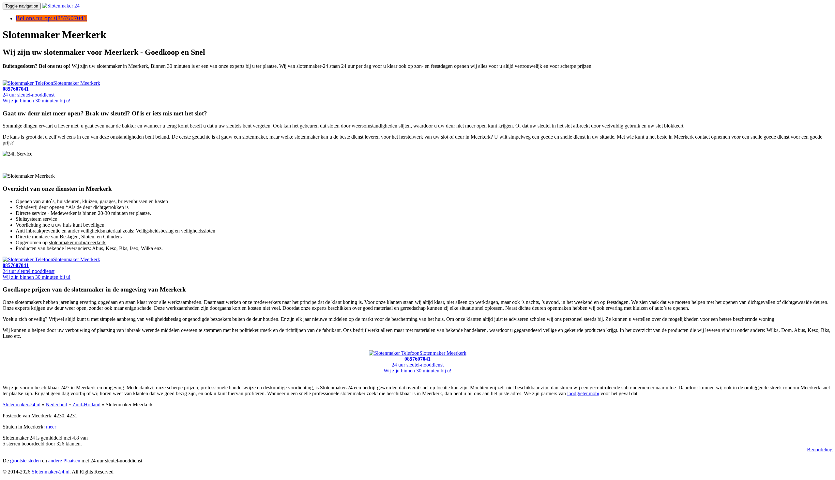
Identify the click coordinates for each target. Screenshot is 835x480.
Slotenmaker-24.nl (21, 404)
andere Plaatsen (64, 460)
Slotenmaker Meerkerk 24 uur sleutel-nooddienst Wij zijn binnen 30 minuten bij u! (51, 91)
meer (51, 426)
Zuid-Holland (86, 404)
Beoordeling (819, 449)
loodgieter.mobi (583, 393)
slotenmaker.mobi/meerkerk (77, 242)
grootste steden (25, 460)
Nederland (56, 404)
